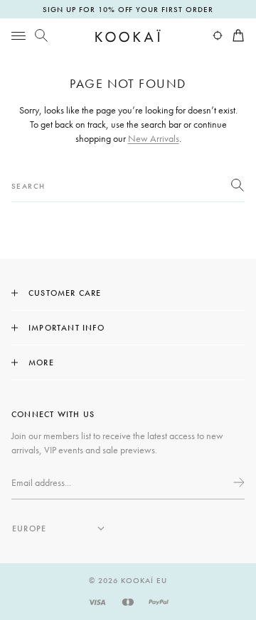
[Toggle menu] (18, 35)
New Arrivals (153, 138)
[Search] (41, 35)
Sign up (237, 482)
